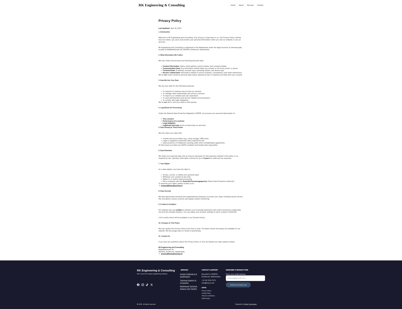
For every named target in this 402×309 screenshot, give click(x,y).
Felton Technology (250, 304)
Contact (260, 5)
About (241, 5)
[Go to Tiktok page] (147, 285)
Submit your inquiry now (238, 285)
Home (233, 5)
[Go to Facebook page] (138, 285)
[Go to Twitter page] (151, 285)
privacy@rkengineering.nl (171, 186)
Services (250, 5)
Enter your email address (236, 274)
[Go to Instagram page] (142, 285)
